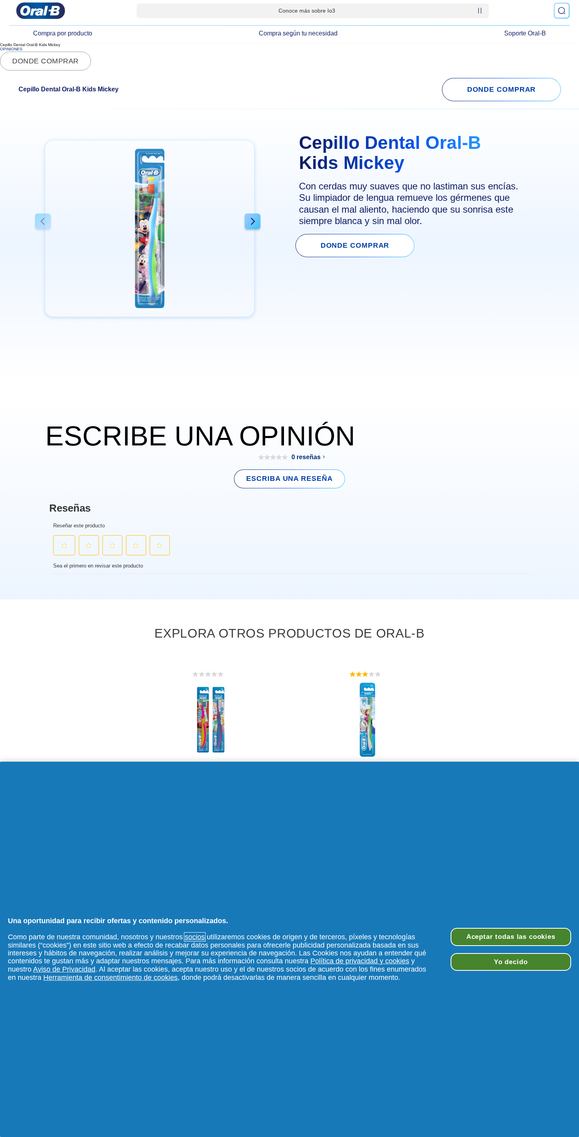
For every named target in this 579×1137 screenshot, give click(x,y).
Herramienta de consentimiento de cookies (110, 977)
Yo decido (511, 962)
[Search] (562, 11)
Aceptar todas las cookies (510, 936)
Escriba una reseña (289, 478)
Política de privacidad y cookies (359, 961)
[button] (42, 222)
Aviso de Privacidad (64, 969)
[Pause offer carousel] (480, 10)
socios (195, 937)
